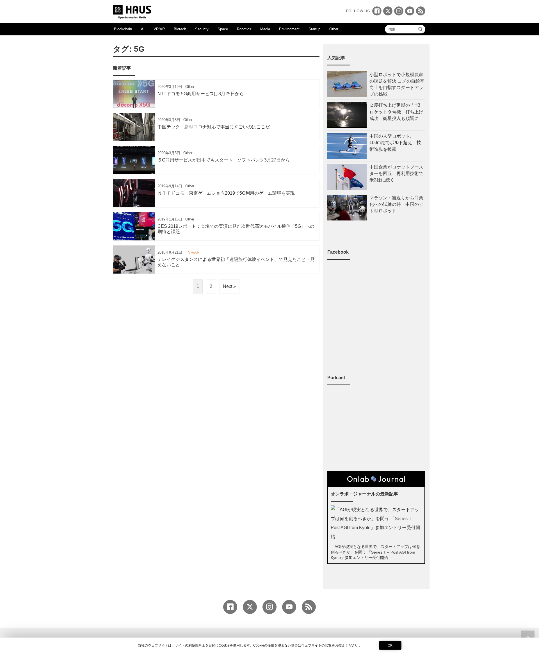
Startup (314, 29)
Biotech (180, 29)
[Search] (420, 29)
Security (202, 29)
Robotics (244, 29)
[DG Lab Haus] (132, 11)
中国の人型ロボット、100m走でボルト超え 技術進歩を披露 (395, 142)
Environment (289, 29)
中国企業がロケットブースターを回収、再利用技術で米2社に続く (396, 173)
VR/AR (159, 29)
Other (333, 29)
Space (223, 29)
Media (265, 29)
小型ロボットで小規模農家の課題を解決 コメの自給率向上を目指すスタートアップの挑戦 (396, 84)
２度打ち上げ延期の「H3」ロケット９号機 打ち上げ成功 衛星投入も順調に (397, 111)
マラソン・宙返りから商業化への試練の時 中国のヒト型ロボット (396, 204)
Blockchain (123, 29)
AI (143, 29)
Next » (229, 286)
